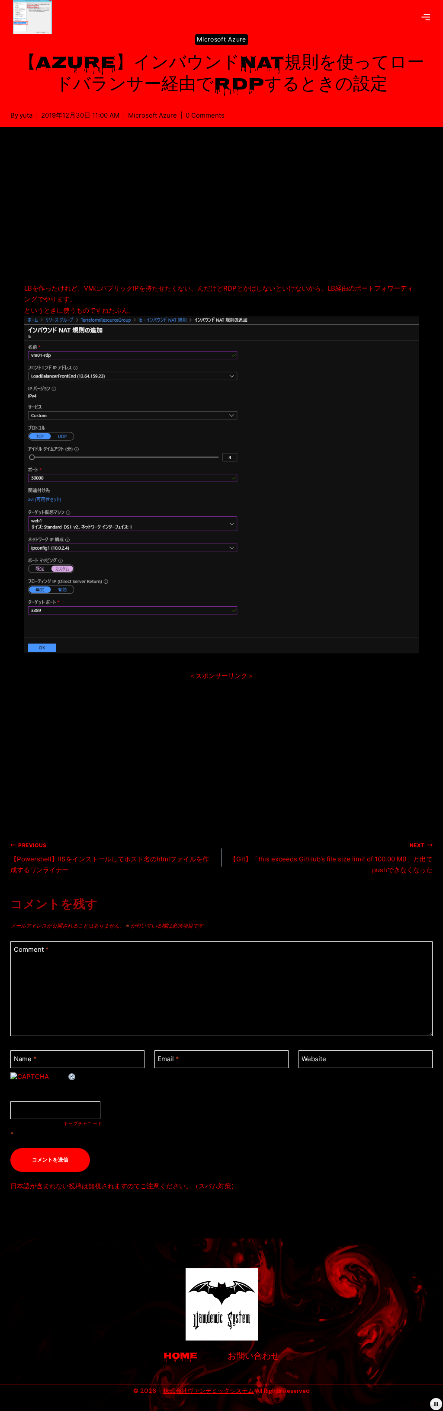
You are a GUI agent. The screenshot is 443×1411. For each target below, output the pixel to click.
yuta (25, 115)
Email (168, 1059)
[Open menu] (425, 17)
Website (314, 1059)
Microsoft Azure (221, 39)
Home (180, 1356)
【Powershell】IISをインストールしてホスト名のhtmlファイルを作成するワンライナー (109, 858)
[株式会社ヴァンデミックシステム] (35, 17)
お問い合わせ (253, 1356)
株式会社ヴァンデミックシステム (208, 1391)
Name (25, 1059)
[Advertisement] (221, 215)
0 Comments (205, 115)
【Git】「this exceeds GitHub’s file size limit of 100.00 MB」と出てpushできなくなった (331, 858)
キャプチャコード (82, 1123)
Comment (31, 950)
